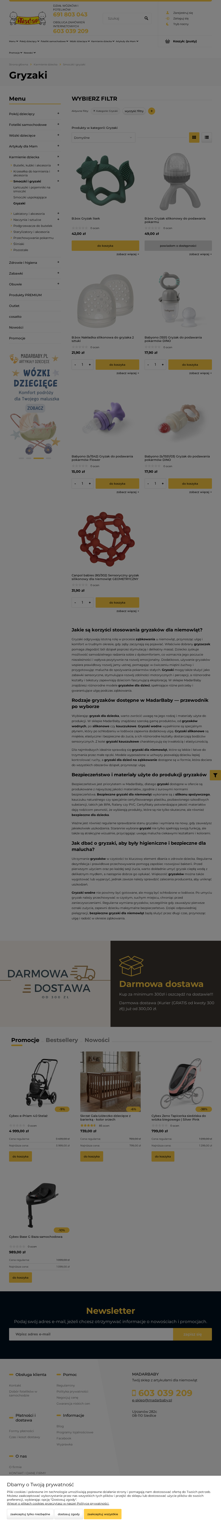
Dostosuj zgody (69, 1514)
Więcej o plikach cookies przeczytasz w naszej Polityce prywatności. (58, 1503)
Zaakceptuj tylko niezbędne (30, 1514)
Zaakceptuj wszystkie (102, 1514)
